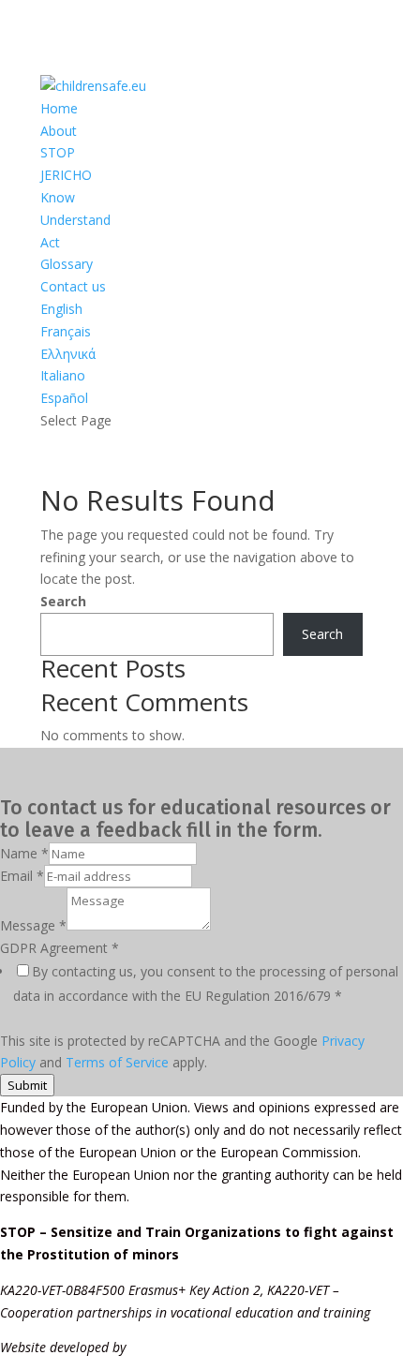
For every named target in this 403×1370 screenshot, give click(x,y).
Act (50, 242)
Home (59, 108)
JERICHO (66, 175)
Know (57, 197)
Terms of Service (117, 1062)
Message (33, 925)
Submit (27, 1085)
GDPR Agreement (59, 948)
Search (63, 601)
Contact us (73, 286)
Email (22, 876)
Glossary (66, 264)
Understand (75, 220)
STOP (57, 152)
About (58, 131)
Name (24, 853)
